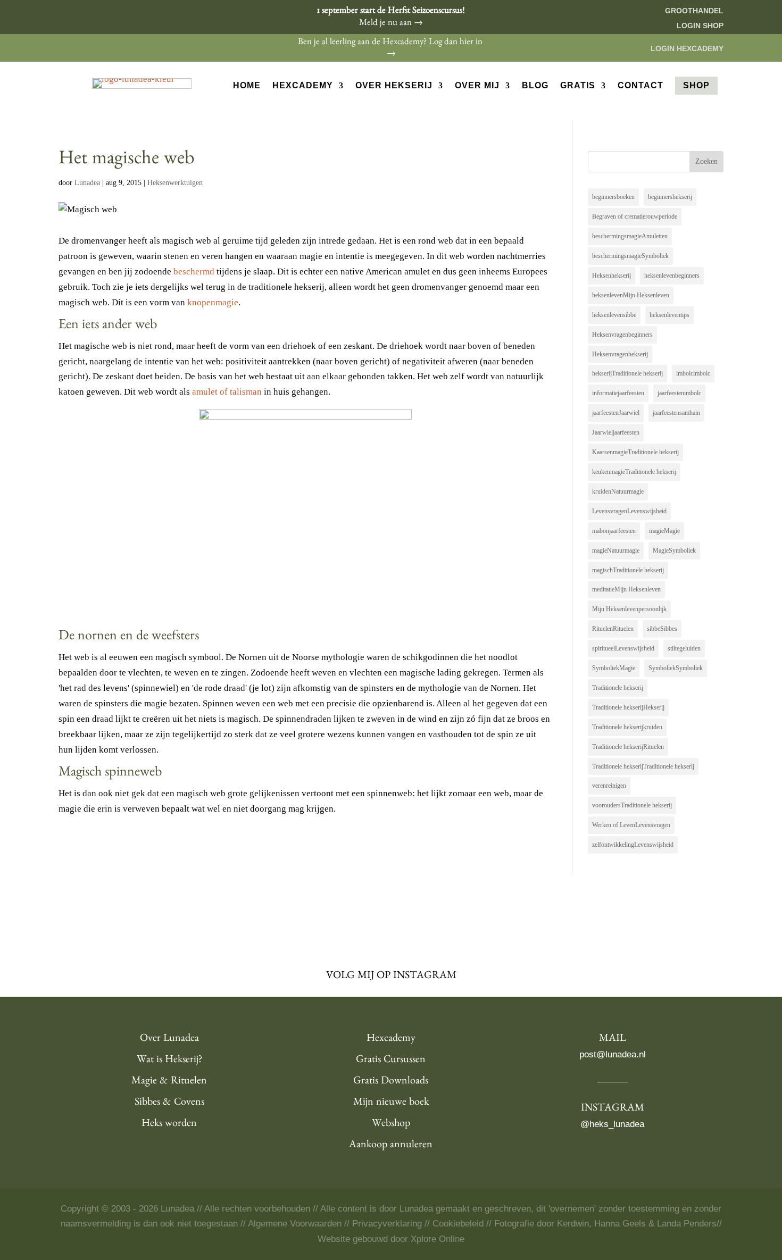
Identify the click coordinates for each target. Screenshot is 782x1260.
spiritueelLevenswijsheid (623, 648)
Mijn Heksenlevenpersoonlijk (629, 609)
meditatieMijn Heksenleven (626, 589)
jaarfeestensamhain (676, 412)
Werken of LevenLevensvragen (631, 825)
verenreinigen (609, 785)
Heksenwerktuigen (175, 183)
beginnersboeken (613, 197)
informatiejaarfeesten (618, 393)
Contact (640, 86)
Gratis (577, 86)
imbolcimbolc (693, 373)
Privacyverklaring (387, 1224)
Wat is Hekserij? (169, 1060)
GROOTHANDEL (694, 10)
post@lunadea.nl (612, 1054)
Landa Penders (687, 1224)
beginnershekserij (670, 197)
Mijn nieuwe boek (391, 1103)
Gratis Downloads (390, 1082)
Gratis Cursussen (391, 1060)
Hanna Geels (620, 1224)
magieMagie (664, 531)
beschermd (193, 271)
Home (247, 86)
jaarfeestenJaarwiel (615, 412)
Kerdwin (573, 1224)
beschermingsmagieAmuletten (630, 236)
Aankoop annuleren (390, 1145)
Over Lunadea (169, 1039)
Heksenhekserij (611, 275)
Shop (696, 85)
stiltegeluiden (684, 648)
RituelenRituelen (613, 628)
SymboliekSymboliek (675, 668)
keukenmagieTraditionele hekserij (634, 471)
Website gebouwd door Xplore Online (391, 1239)
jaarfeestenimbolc (679, 393)
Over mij (477, 86)
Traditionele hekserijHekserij (628, 707)
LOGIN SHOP (700, 25)
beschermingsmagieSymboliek (630, 256)
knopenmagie (212, 302)
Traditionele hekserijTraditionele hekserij (643, 766)
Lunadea (87, 183)
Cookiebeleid (458, 1224)
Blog (535, 86)
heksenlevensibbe (614, 315)
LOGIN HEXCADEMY (687, 48)
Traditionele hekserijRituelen (628, 746)
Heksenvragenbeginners (622, 334)
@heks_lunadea (612, 1124)
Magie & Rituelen (169, 1082)
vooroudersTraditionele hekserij (632, 805)
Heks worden (169, 1124)
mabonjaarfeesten (614, 531)
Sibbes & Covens (169, 1103)
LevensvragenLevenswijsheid (629, 511)
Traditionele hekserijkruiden (627, 727)
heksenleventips (669, 315)
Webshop (391, 1124)
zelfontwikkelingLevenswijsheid (632, 844)
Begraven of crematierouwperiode (634, 216)
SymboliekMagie (613, 668)
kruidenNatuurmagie (618, 491)
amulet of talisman (226, 392)
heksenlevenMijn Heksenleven (630, 295)
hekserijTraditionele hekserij (627, 373)
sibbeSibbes (662, 628)
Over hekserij (393, 86)
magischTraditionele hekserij (628, 570)
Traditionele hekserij (617, 687)
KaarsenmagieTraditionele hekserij (635, 452)
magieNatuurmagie (615, 550)
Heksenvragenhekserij (620, 354)
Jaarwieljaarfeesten (615, 432)
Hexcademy (302, 86)
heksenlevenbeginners (672, 275)
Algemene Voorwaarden (295, 1224)
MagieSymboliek (674, 550)
